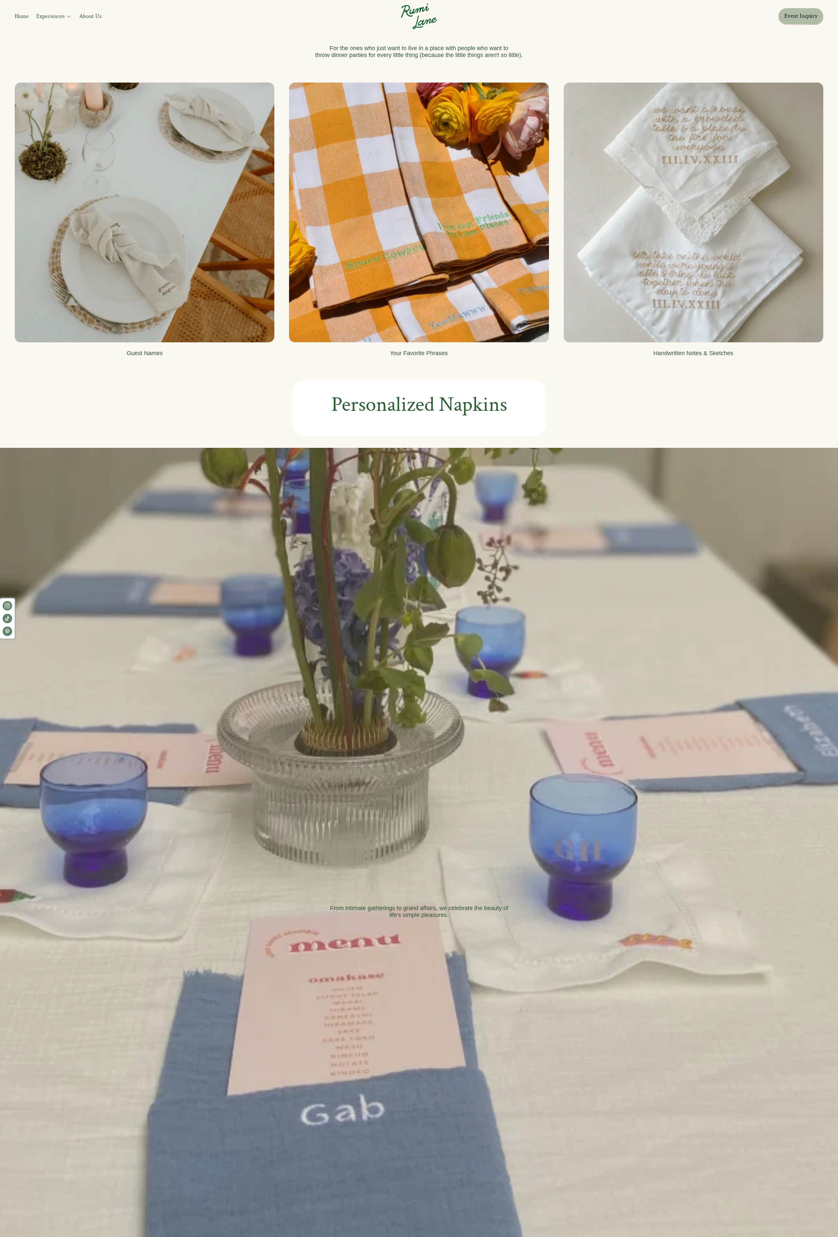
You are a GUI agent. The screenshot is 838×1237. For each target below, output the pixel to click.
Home (22, 16)
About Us (90, 16)
